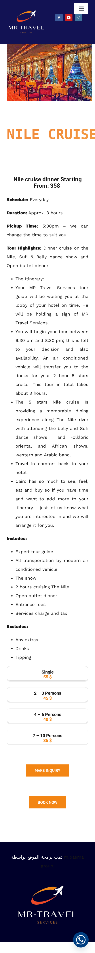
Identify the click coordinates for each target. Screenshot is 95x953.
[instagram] (78, 17)
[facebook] (59, 17)
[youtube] (68, 17)
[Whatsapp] (81, 939)
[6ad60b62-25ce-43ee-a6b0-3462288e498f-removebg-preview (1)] (26, 10)
